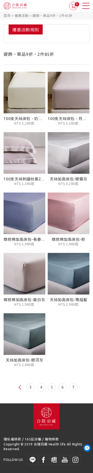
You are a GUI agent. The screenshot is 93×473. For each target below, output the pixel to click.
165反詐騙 (33, 439)
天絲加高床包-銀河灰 (24, 360)
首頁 (7, 16)
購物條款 (52, 439)
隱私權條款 (12, 439)
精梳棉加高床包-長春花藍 (24, 239)
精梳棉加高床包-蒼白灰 (24, 300)
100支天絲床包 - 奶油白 (24, 118)
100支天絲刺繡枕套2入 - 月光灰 (24, 179)
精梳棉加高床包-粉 (68, 239)
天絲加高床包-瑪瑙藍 (69, 300)
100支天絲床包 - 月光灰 (68, 118)
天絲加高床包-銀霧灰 (69, 179)
